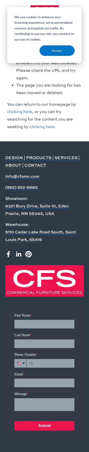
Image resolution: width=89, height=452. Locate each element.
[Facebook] (8, 254)
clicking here (19, 111)
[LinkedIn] (18, 254)
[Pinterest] (28, 254)
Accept (57, 50)
